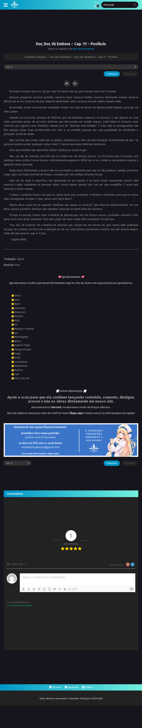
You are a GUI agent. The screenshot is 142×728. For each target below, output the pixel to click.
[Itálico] (28, 589)
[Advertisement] (71, 28)
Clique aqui (76, 413)
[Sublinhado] (33, 589)
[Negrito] (23, 589)
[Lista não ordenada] (49, 589)
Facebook (73, 687)
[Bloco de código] (59, 589)
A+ (66, 83)
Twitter (89, 687)
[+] (75, 589)
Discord (56, 407)
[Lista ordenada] (44, 589)
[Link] (64, 589)
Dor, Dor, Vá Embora (83, 48)
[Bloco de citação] (54, 589)
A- (75, 83)
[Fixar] (39, 589)
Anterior (112, 74)
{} (69, 589)
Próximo (129, 74)
